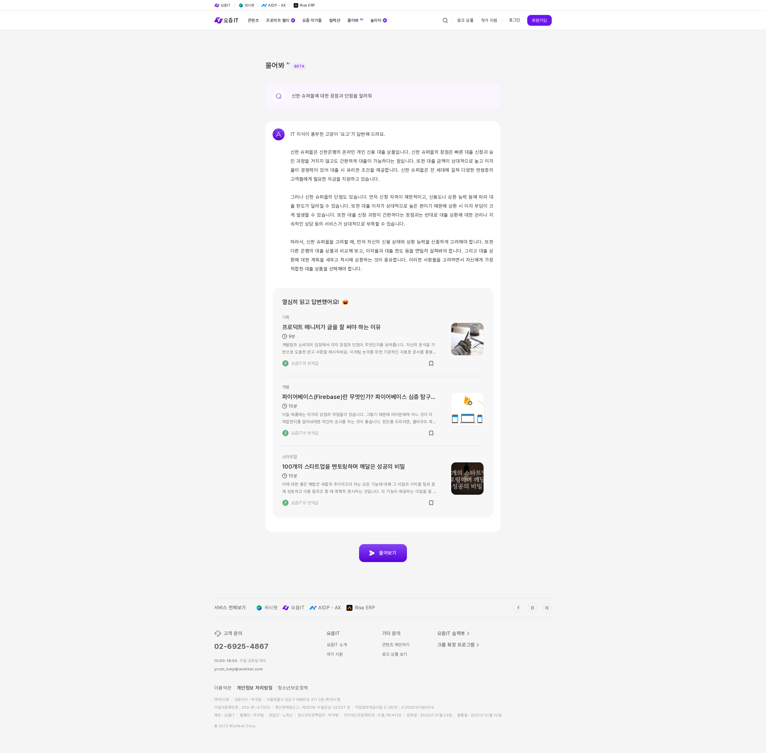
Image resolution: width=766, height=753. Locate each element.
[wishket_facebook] (518, 608)
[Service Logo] (226, 20)
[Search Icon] (445, 20)
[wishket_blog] (532, 608)
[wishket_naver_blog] (547, 608)
